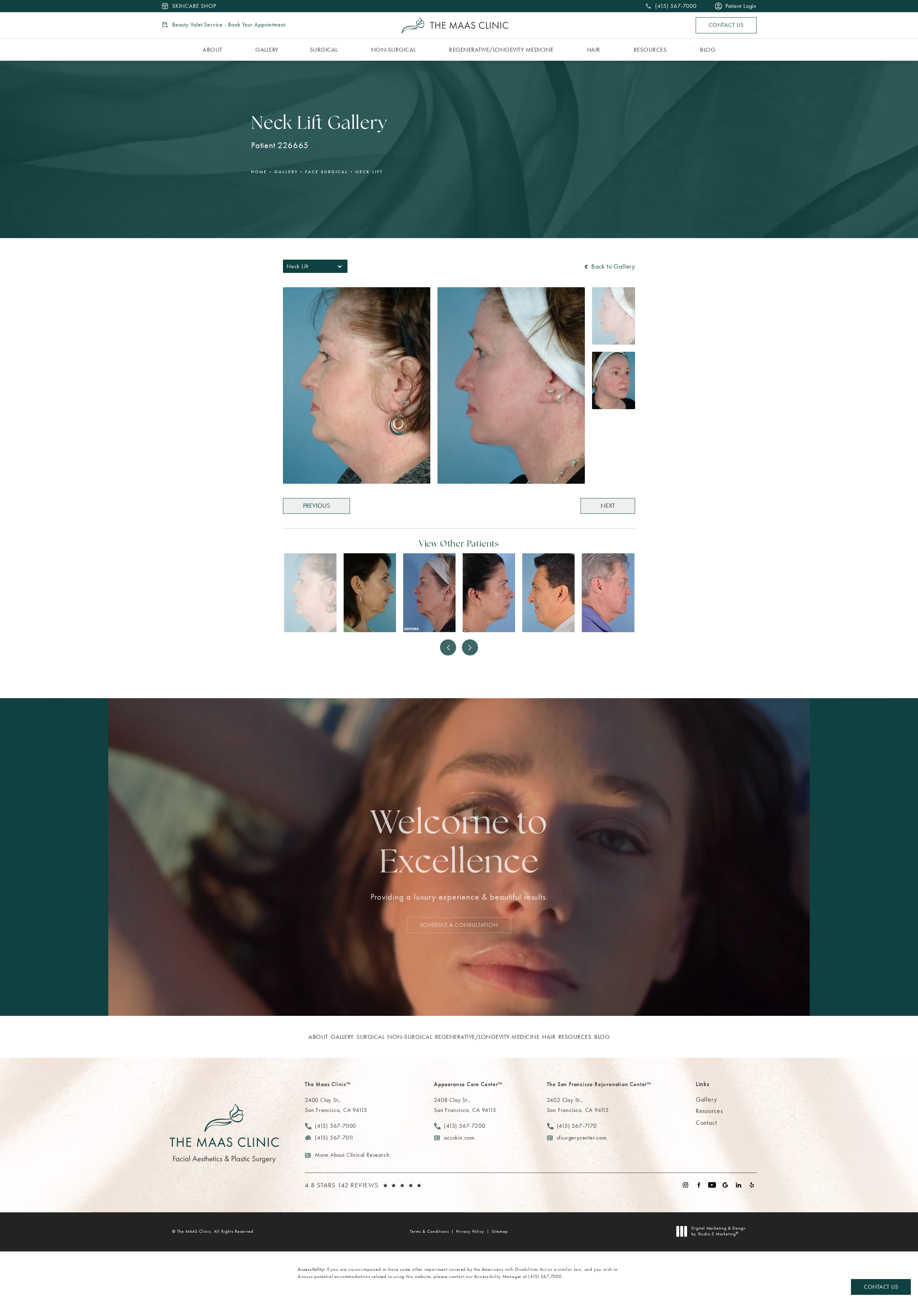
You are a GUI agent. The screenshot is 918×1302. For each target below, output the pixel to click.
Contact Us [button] (881, 1287)
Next (608, 505)
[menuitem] (213, 49)
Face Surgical (326, 172)
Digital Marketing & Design (718, 1231)
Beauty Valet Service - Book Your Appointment (228, 24)
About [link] (212, 49)
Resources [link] (650, 49)
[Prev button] (448, 647)
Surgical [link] (324, 49)
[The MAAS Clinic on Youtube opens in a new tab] (712, 1185)
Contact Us (726, 25)
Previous (316, 505)
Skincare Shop (194, 6)
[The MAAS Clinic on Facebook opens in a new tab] (699, 1185)
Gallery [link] (267, 49)
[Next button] (470, 647)
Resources (709, 1111)
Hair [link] (593, 49)
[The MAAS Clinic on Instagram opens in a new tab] (685, 1185)
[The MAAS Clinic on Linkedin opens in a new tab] (738, 1185)
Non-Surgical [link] (393, 49)
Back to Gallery (612, 266)
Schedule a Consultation (459, 924)
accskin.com (459, 1137)
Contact (706, 1122)
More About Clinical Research (352, 1155)
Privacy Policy (470, 1231)
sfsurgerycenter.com (582, 1137)
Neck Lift (369, 172)
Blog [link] (707, 49)
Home (259, 172)
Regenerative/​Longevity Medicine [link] (501, 49)
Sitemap (500, 1231)
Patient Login (741, 6)
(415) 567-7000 (544, 1276)
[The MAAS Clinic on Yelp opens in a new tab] (752, 1185)
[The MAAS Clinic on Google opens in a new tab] (725, 1185)
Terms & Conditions (429, 1231)
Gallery (286, 172)
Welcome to (459, 845)
